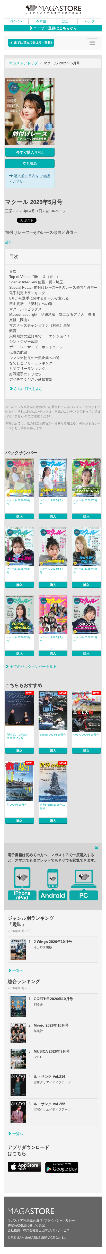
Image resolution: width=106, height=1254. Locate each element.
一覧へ (17, 970)
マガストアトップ (23, 63)
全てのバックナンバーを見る (33, 666)
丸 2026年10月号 (16, 804)
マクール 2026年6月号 (18, 570)
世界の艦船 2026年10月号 (52, 806)
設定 (65, 21)
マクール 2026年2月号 (52, 639)
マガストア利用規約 (22, 1220)
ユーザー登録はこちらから (55, 28)
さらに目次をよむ (28, 389)
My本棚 (41, 21)
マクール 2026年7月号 (85, 502)
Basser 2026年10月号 (53, 734)
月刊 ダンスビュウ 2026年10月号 (17, 736)
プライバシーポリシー (59, 1220)
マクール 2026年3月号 (18, 639)
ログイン (16, 21)
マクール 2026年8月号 (52, 502)
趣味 (8, 242)
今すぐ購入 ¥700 (29, 152)
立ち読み (30, 163)
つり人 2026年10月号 (86, 734)
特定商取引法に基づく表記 (26, 1225)
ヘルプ (89, 21)
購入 (19, 516)
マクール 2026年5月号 (52, 570)
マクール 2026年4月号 (85, 570)
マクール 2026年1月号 (85, 639)
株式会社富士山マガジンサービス (46, 1230)
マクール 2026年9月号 (18, 502)
